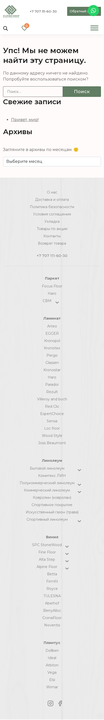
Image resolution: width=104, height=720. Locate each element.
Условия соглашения (52, 214)
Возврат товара (52, 243)
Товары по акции (52, 228)
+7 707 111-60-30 (43, 11)
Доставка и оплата (52, 199)
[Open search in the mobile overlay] (5, 28)
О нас (52, 192)
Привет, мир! (25, 119)
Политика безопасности (52, 207)
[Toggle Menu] (94, 27)
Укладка (52, 221)
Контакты (52, 236)
